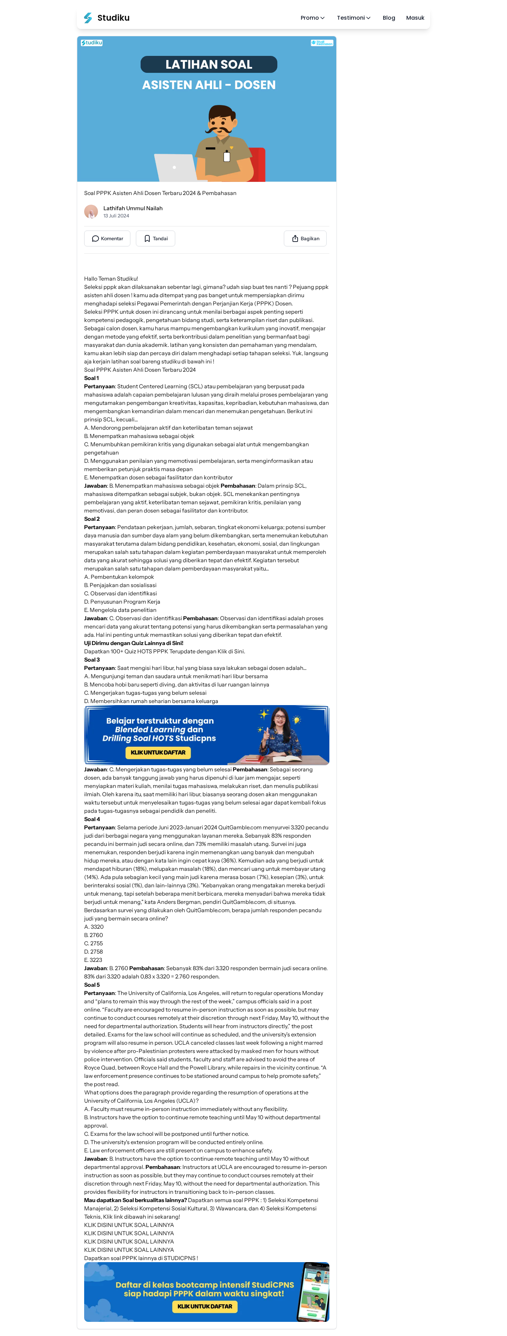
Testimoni (351, 18)
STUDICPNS (180, 1258)
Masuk (415, 18)
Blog (389, 18)
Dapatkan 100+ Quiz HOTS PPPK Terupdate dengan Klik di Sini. (164, 651)
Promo (310, 18)
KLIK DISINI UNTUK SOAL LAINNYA (129, 1224)
